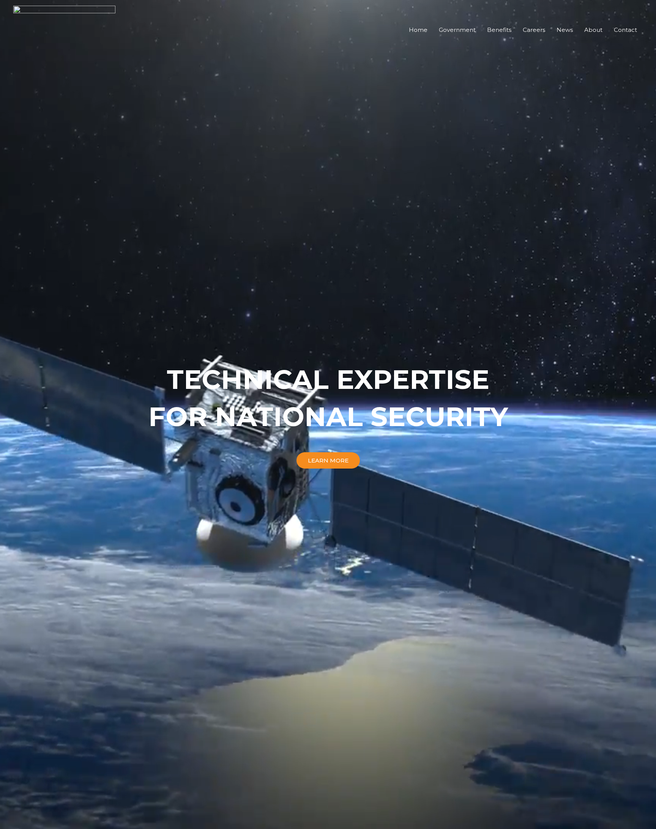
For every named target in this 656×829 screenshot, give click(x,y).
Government (457, 29)
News (565, 29)
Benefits (499, 29)
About (593, 29)
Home (418, 29)
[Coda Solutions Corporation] (64, 29)
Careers (534, 29)
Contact (625, 29)
